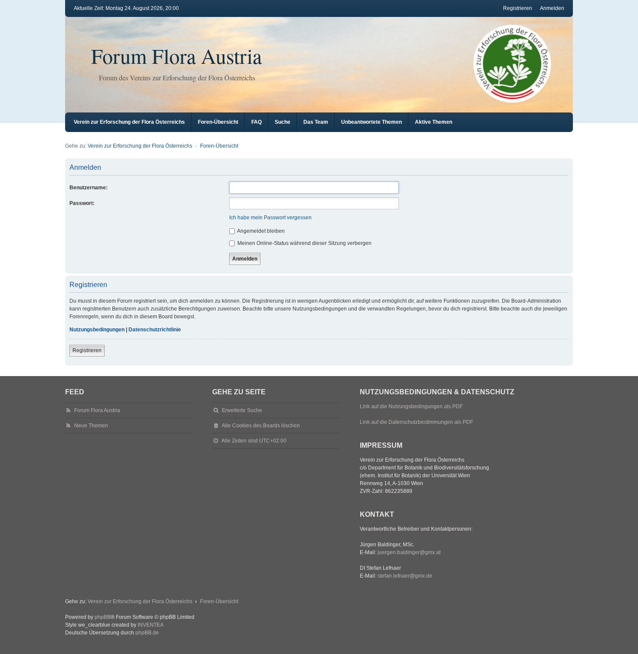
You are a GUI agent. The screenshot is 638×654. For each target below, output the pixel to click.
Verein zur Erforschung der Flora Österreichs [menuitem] (129, 122)
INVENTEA (151, 625)
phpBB (103, 617)
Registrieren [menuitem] (517, 8)
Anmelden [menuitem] (552, 8)
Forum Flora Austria (176, 55)
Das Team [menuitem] (315, 122)
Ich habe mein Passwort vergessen (270, 218)
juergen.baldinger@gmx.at (409, 552)
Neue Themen (91, 426)
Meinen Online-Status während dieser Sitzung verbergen (304, 243)
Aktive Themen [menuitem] (433, 122)
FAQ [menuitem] (256, 122)
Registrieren (87, 350)
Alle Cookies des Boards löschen (261, 426)
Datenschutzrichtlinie (154, 330)
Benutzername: (88, 188)
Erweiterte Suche (242, 410)
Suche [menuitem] (282, 122)
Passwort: (82, 203)
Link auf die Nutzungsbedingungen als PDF (411, 406)
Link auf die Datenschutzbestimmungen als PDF (416, 422)
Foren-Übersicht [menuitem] (218, 122)
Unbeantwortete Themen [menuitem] (371, 122)
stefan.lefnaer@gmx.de (405, 576)
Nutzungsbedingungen (97, 330)
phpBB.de (147, 633)
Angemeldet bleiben (260, 231)
